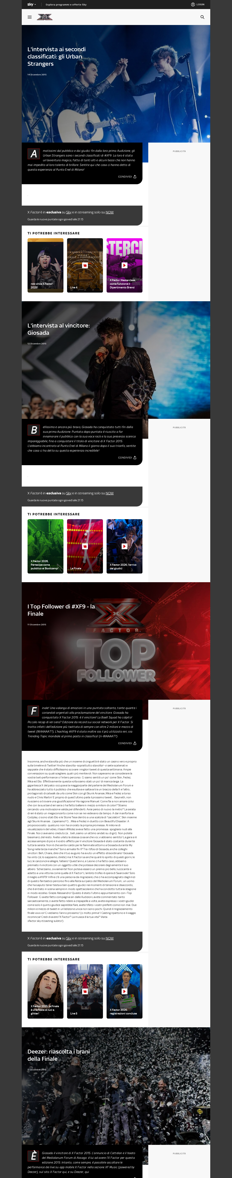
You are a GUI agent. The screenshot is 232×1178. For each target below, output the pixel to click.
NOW (110, 212)
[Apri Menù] (32, 17)
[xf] (46, 17)
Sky (68, 212)
